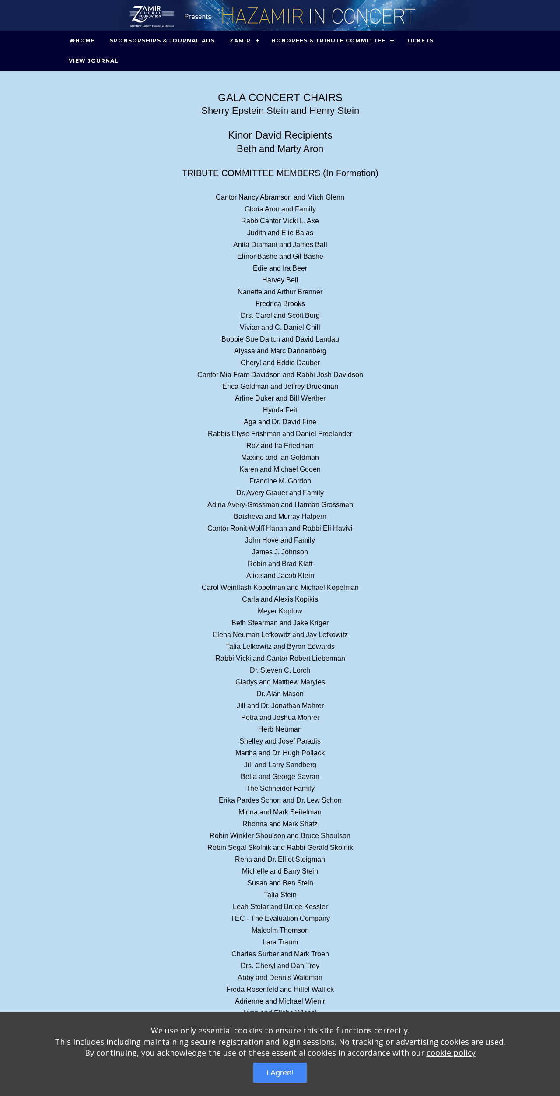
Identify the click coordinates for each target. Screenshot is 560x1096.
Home (85, 40)
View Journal (94, 60)
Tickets (420, 40)
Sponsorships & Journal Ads (162, 40)
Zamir (240, 40)
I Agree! (280, 1072)
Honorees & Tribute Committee (328, 40)
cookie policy (451, 1052)
